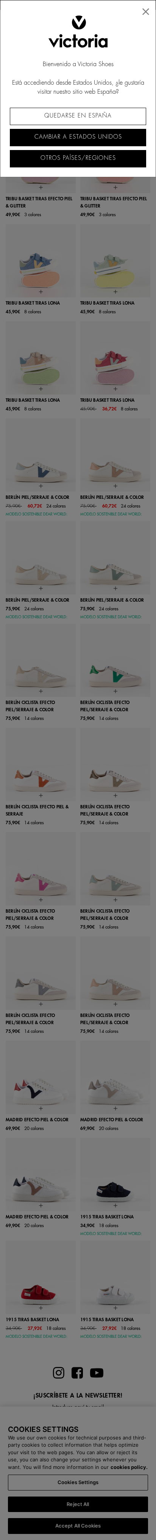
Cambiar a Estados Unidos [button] (78, 137)
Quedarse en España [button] (78, 116)
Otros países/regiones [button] (78, 158)
